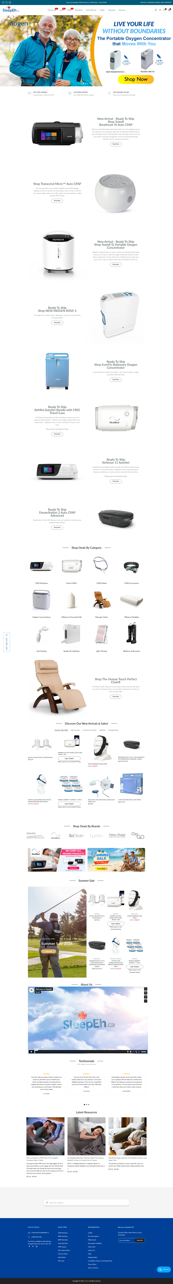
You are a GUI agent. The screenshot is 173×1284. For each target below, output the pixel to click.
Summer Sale (53, 9)
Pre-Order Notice (93, 1236)
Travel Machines (63, 1243)
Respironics (134, 914)
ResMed (115, 914)
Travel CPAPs (71, 583)
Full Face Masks (63, 1254)
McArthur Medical (115, 959)
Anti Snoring (41, 651)
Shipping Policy (92, 1257)
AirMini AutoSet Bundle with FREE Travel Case (116, 917)
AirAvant (97, 914)
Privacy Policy (92, 1264)
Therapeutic (111, 10)
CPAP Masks (102, 583)
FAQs (89, 1254)
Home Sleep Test (91, 10)
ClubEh (70, 9)
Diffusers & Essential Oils (71, 617)
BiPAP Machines (63, 1240)
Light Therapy (101, 651)
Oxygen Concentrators (41, 617)
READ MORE (31, 1176)
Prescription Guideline (95, 1243)
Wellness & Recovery (131, 651)
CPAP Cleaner (62, 1247)
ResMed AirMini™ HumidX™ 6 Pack (70, 800)
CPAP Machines (41, 583)
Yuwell (62, 9)
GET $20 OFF (7, 643)
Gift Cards (61, 1261)
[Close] (7, 635)
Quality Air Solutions (71, 651)
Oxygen (102, 10)
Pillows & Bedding (131, 617)
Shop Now (116, 144)
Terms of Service (93, 1268)
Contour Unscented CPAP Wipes (129, 800)
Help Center (91, 1247)
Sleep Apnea (78, 10)
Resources (122, 10)
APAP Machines (63, 1236)
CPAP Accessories (131, 583)
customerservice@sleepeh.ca (40, 1232)
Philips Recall (92, 1240)
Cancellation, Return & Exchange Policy (100, 1261)
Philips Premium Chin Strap (97, 764)
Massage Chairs (101, 617)
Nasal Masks (62, 1257)
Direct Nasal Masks (64, 1250)
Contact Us (91, 1250)
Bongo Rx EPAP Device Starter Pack (40, 757)
